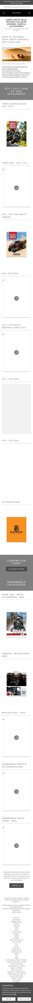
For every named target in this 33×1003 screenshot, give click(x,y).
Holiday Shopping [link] (16, 976)
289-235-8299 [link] (16, 13)
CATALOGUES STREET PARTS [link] (16, 962)
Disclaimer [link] (16, 980)
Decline (8, 999)
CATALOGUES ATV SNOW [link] (16, 966)
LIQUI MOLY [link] (16, 948)
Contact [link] (16, 918)
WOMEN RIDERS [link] (16, 922)
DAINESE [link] (16, 938)
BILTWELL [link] (16, 934)
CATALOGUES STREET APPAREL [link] (16, 960)
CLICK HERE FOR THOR (16, 569)
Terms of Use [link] (16, 978)
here (15, 994)
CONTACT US (16, 885)
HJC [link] (16, 944)
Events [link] (16, 924)
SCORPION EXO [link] (16, 952)
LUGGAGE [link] (16, 926)
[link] (16, 23)
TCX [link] (16, 956)
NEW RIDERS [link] (16, 920)
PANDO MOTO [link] (16, 950)
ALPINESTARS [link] (16, 932)
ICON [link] (16, 946)
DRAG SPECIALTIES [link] (16, 940)
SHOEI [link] (16, 954)
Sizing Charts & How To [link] (16, 974)
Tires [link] (16, 928)
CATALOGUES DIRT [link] (16, 964)
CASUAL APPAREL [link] (16, 968)
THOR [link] (16, 958)
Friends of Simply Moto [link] (16, 972)
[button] (3, 13)
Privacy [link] (16, 982)
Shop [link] (16, 930)
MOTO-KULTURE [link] (16, 970)
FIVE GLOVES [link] (16, 942)
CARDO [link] (16, 936)
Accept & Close (24, 999)
